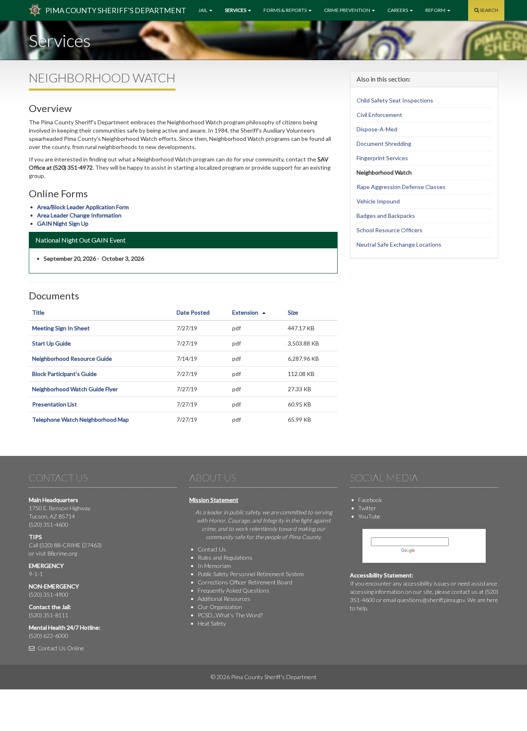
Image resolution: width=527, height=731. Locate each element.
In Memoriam (214, 565)
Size (293, 312)
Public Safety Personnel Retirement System (251, 573)
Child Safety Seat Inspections (395, 100)
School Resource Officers (389, 230)
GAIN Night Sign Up (63, 223)
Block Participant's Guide (64, 373)
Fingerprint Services (382, 157)
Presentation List (54, 404)
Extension (245, 312)
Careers (398, 10)
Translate (428, 550)
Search (488, 10)
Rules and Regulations (225, 557)
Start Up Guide (51, 343)
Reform (435, 10)
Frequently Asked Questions (233, 590)
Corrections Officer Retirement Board (245, 582)
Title (38, 312)
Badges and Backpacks (386, 215)
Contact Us (212, 549)
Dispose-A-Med (377, 129)
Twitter (367, 507)
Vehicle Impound (378, 201)
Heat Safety (212, 623)
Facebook (370, 499)
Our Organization (220, 606)
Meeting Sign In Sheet (61, 328)
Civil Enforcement (379, 114)
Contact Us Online (60, 648)
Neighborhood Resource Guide (72, 358)
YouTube (369, 516)
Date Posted (193, 312)
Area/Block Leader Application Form (83, 206)
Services (236, 10)
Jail (203, 10)
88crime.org (62, 553)
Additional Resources (224, 598)
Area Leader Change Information (79, 215)
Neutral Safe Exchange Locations (399, 244)
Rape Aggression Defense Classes (401, 186)
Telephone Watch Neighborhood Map (80, 419)
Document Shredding (384, 143)
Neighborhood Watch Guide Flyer (75, 388)
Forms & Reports (286, 10)
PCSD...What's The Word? (230, 615)
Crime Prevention (347, 10)
